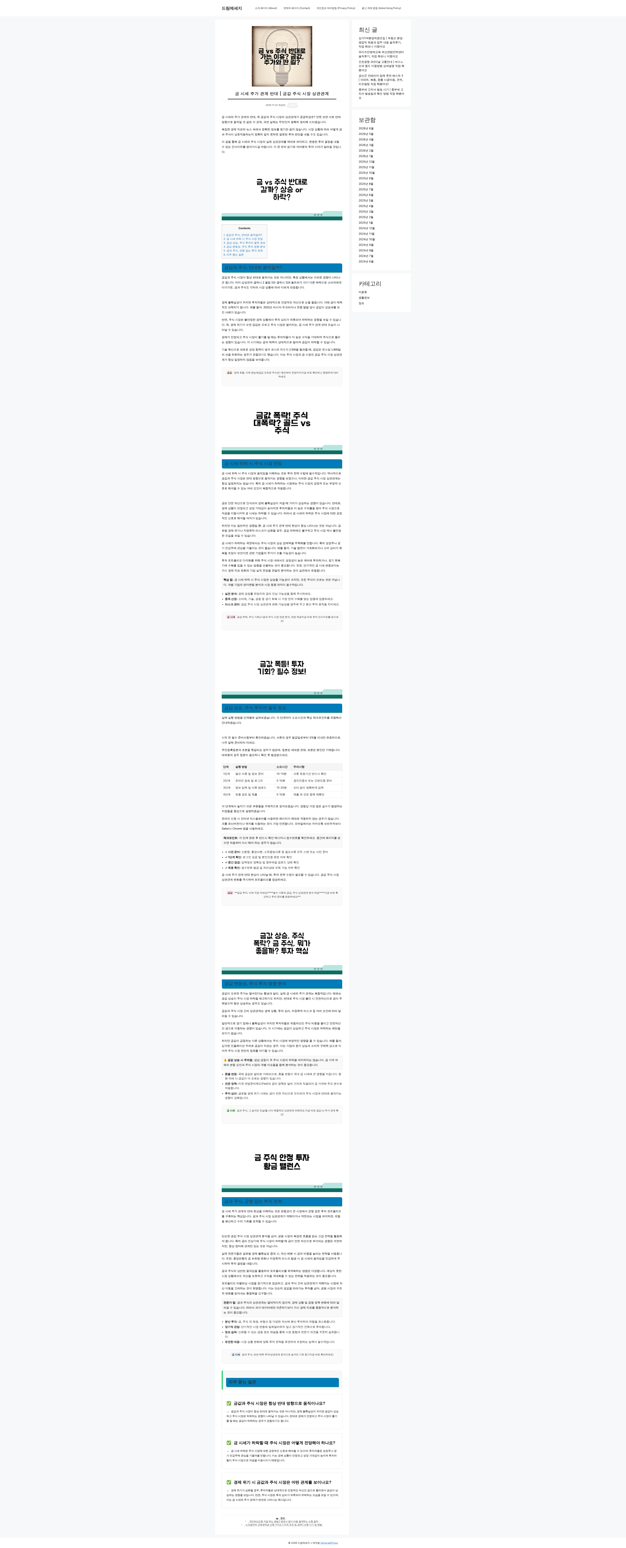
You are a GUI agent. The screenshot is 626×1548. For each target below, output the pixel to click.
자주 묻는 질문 (234, 254)
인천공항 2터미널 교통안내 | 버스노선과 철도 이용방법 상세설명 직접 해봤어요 (381, 66)
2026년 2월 (366, 150)
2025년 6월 (366, 195)
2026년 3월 (366, 145)
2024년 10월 (367, 239)
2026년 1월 (366, 156)
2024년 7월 (366, 256)
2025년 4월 (366, 206)
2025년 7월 (366, 189)
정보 (282, 1518)
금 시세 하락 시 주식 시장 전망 (243, 238)
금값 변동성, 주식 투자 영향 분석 (244, 246)
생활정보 (364, 297)
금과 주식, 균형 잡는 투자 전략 (243, 250)
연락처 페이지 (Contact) (296, 8)
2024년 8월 (366, 250)
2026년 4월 (366, 139)
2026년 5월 (366, 134)
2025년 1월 (366, 222)
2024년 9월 (366, 244)
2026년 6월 (366, 128)
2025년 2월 (366, 217)
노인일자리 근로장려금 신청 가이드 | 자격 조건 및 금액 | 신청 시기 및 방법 (284, 1524)
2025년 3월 (366, 211)
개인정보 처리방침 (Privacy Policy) (336, 8)
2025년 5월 (366, 200)
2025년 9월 (366, 178)
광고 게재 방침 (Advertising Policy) (381, 8)
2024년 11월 (366, 233)
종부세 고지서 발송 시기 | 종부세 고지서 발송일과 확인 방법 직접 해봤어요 (381, 93)
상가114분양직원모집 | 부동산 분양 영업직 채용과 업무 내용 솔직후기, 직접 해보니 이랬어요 (380, 42)
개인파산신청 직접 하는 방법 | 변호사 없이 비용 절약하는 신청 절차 (283, 1521)
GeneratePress (329, 1542)
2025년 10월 (367, 172)
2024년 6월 (366, 261)
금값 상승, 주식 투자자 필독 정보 (244, 242)
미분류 (363, 292)
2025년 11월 (366, 167)
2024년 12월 (367, 228)
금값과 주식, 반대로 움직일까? (243, 234)
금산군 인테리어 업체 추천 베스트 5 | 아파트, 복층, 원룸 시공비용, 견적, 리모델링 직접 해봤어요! (381, 80)
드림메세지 (232, 8)
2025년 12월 (367, 161)
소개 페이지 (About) (266, 8)
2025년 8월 (366, 183)
